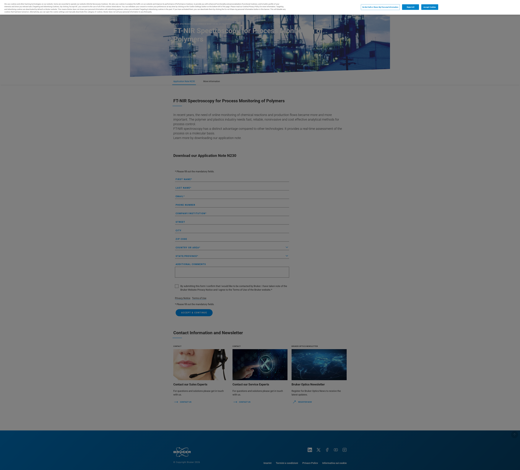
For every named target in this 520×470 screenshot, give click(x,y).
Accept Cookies (429, 7)
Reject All (410, 7)
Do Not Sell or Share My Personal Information (380, 7)
